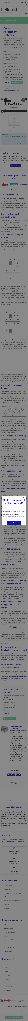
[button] (24, 497)
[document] (14, 510)
